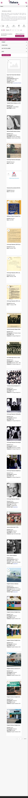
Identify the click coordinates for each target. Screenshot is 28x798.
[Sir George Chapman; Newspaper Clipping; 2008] (14, 151)
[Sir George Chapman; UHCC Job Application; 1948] (14, 292)
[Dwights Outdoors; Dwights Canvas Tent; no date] (14, 603)
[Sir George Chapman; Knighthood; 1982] (14, 462)
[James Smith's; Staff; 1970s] (14, 518)
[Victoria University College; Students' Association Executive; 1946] (14, 320)
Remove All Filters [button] (19, 35)
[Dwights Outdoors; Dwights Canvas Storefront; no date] (14, 688)
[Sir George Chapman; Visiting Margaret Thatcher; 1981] (14, 405)
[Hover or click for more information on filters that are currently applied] (23, 34)
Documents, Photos (17, 82)
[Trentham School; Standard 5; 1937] (14, 377)
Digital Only (15, 506)
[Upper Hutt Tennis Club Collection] (14, 66)
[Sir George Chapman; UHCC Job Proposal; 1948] (14, 264)
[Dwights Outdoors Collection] (14, 575)
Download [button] (7, 26)
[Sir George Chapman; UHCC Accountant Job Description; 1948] (14, 235)
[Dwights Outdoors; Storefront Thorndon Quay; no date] (14, 660)
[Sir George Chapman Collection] (14, 490)
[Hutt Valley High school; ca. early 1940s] (14, 349)
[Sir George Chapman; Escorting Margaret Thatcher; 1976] (14, 433)
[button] (13, 26)
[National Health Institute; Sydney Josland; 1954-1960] (14, 122)
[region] (14, 47)
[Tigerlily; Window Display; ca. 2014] (14, 94)
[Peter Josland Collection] (14, 547)
